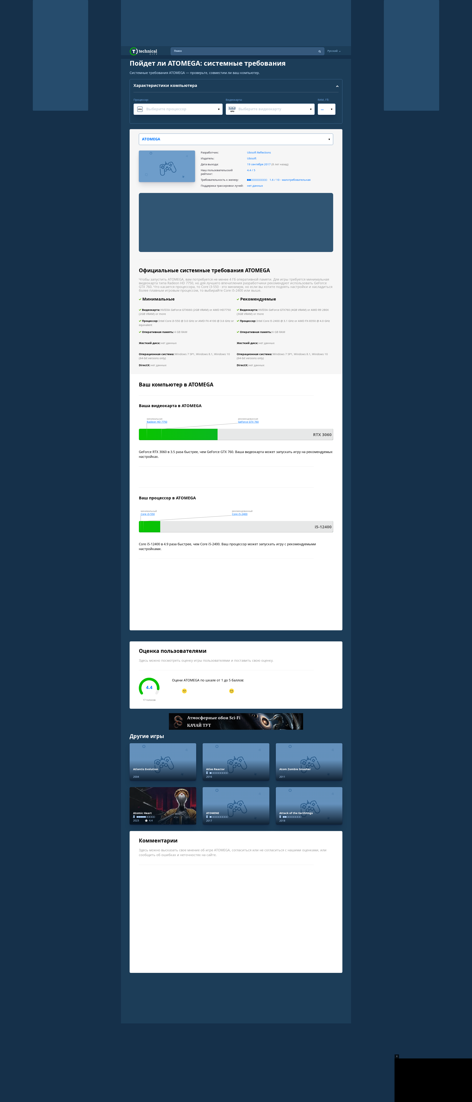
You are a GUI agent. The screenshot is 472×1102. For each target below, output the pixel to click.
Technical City (143, 51)
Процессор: (141, 99)
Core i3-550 (148, 514)
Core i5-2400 (239, 514)
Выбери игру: (236, 139)
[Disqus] (236, 918)
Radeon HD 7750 (157, 422)
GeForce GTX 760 (248, 422)
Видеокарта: (234, 99)
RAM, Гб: (323, 99)
